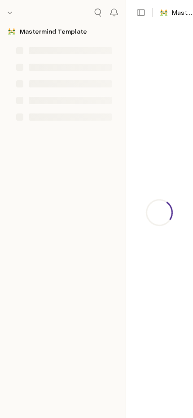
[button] (141, 12)
